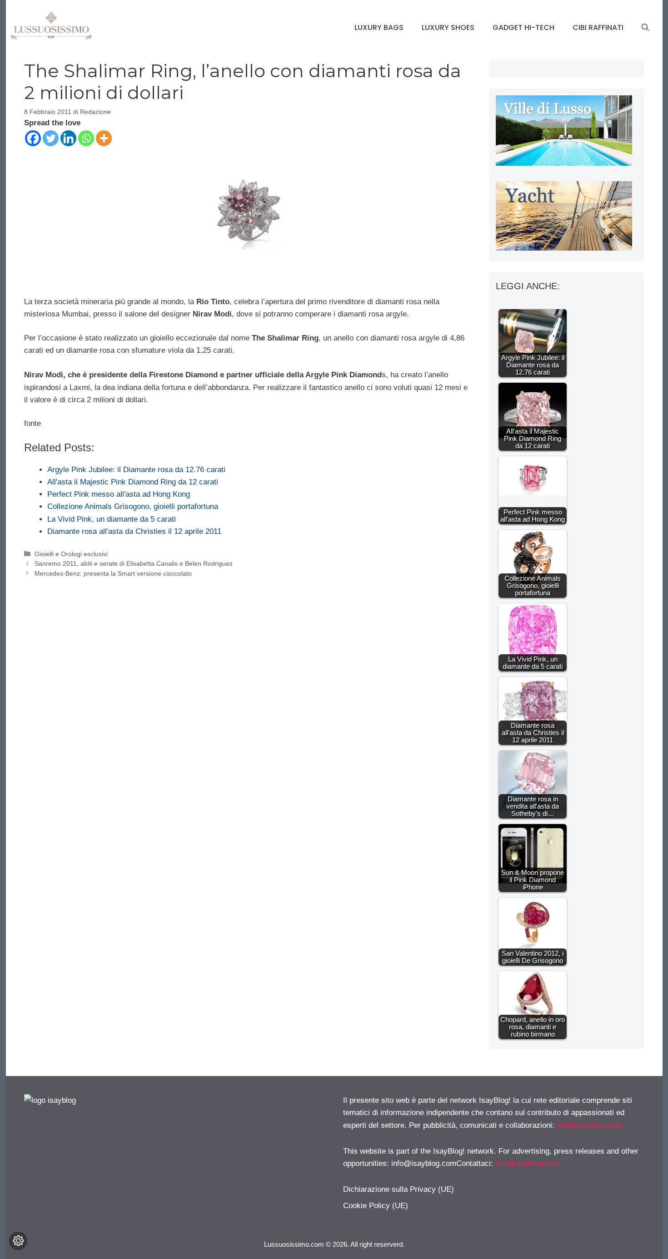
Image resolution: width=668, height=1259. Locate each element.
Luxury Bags (379, 27)
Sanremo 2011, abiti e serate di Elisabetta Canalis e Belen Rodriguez (134, 563)
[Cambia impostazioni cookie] (18, 1241)
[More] (104, 138)
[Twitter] (51, 138)
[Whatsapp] (86, 138)
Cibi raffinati (598, 27)
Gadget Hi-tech (523, 27)
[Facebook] (33, 138)
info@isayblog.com (589, 1125)
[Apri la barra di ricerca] (645, 27)
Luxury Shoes (448, 27)
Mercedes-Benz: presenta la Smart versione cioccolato (113, 573)
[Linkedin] (68, 138)
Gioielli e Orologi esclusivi (71, 554)
